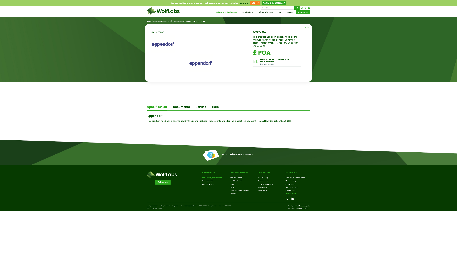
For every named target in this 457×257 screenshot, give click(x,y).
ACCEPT (255, 3)
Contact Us (303, 12)
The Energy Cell (304, 206)
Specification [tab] (157, 107)
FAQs (232, 187)
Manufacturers (247, 12)
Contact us (291, 194)
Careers (233, 194)
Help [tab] (215, 107)
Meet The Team (236, 181)
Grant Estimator (208, 184)
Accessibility (262, 190)
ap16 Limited (303, 208)
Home (149, 21)
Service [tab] (201, 107)
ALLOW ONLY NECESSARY (274, 3)
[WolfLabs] (166, 11)
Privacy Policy (263, 178)
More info (244, 3)
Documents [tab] (181, 107)
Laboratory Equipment (226, 12)
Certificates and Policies (239, 190)
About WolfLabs (266, 12)
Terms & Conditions (265, 184)
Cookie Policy (263, 181)
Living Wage (262, 187)
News (280, 12)
